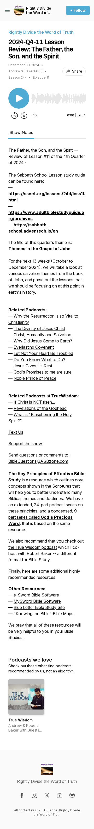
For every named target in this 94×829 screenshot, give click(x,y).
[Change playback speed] (35, 115)
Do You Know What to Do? (39, 359)
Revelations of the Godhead (40, 408)
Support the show (25, 443)
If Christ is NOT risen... (34, 402)
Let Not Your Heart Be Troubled (43, 353)
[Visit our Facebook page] (22, 795)
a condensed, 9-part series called (43, 517)
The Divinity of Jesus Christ (39, 328)
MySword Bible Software (37, 601)
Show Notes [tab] (21, 132)
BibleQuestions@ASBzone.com (38, 461)
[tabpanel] (47, 396)
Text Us (15, 432)
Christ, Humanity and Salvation (42, 334)
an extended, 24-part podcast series (42, 504)
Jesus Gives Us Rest (33, 365)
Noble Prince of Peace (35, 378)
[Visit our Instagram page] (34, 795)
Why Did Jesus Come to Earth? (43, 340)
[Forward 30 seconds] (24, 115)
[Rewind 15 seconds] (14, 115)
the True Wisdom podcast (32, 547)
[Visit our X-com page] (47, 795)
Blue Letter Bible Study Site (39, 607)
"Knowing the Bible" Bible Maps (43, 613)
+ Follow (78, 10)
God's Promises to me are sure (43, 372)
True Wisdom (20, 720)
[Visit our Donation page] (72, 795)
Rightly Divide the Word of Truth (38, 10)
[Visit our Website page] (59, 795)
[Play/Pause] (18, 98)
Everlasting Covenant (34, 347)
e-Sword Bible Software (36, 595)
